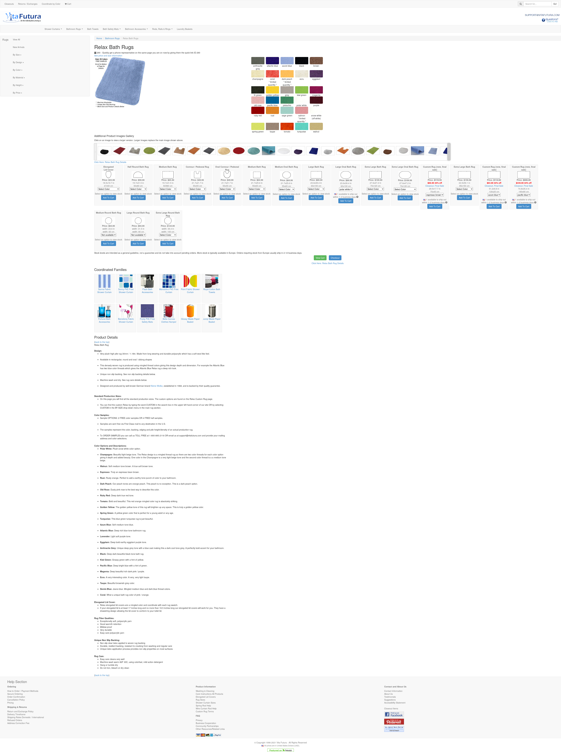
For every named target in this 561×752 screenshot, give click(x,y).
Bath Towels (92, 28)
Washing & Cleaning (205, 690)
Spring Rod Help (203, 705)
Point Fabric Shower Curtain (190, 291)
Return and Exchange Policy (20, 711)
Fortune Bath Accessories (104, 320)
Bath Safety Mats (112, 29)
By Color (18, 70)
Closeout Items (391, 708)
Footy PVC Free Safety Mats (147, 320)
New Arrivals (18, 47)
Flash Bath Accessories (147, 291)
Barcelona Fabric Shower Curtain (126, 320)
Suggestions (390, 699)
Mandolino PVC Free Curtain (168, 291)
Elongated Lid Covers (206, 696)
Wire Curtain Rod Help (206, 708)
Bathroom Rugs (75, 29)
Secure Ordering (15, 693)
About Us (388, 693)
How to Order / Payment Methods (22, 690)
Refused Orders (14, 720)
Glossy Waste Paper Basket (190, 320)
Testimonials (390, 696)
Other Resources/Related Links (210, 728)
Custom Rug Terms (205, 711)
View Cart (320, 257)
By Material (19, 78)
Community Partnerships (207, 726)
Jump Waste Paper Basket (212, 320)
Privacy (199, 720)
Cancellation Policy (16, 699)
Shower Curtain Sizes (206, 702)
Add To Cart (108, 197)
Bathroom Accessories (137, 29)
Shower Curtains (54, 29)
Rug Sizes (200, 699)
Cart (69, 3)
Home (99, 38)
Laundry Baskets (184, 28)
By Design (19, 63)
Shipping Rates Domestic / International (25, 717)
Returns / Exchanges (27, 3)
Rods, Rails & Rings (163, 29)
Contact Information (393, 690)
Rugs (5, 39)
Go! (555, 3)
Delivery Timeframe (16, 714)
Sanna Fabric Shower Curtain (104, 291)
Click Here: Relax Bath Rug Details (110, 162)
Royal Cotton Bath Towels (211, 291)
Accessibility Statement (394, 702)
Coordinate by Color (51, 3)
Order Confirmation (16, 696)
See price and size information (108, 55)
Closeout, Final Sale (434, 185)
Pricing (10, 702)
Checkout (335, 257)
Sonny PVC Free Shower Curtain (126, 291)
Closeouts (9, 3)
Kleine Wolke (157, 385)
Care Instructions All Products (209, 693)
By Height (19, 86)
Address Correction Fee (18, 723)
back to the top (102, 341)
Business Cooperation (206, 723)
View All (16, 39)
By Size (18, 55)
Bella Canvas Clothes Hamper (168, 320)
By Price (18, 93)
